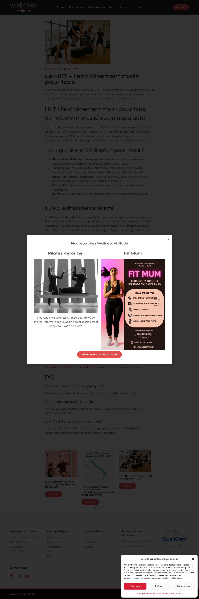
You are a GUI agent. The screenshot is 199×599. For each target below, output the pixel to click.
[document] (99, 299)
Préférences (183, 586)
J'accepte (135, 586)
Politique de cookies (146, 593)
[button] (193, 559)
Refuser (159, 586)
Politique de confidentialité (168, 593)
